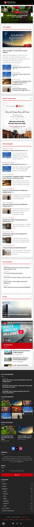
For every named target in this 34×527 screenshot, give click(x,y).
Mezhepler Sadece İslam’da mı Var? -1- (21, 75)
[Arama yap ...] (32, 3)
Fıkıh (4, 496)
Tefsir (5, 506)
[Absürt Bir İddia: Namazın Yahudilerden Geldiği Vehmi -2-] (6, 89)
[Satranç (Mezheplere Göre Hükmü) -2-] (28, 403)
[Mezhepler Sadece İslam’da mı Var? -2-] (6, 68)
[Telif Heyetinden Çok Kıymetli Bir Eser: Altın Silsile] (6, 403)
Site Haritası (28, 519)
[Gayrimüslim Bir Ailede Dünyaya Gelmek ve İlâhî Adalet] (17, 409)
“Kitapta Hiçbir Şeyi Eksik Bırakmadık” (14, 248)
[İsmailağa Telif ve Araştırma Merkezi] (10, 2)
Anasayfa (5, 519)
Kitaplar (17, 12)
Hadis (5, 498)
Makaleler (4, 489)
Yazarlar (22, 519)
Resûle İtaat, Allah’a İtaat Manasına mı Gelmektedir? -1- (14, 234)
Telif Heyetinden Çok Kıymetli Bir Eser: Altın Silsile (17, 16)
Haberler (4, 484)
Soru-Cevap (5, 508)
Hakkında (11, 519)
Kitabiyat (6, 501)
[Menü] (2, 3)
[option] (17, 14)
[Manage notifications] (3, 523)
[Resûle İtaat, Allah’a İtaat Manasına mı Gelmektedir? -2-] (6, 226)
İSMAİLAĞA (25, 517)
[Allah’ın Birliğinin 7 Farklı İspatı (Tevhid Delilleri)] (17, 403)
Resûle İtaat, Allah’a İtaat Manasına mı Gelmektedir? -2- (14, 220)
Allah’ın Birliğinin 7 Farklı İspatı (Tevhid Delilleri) (14, 51)
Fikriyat (5, 493)
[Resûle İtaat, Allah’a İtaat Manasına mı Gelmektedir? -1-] (6, 240)
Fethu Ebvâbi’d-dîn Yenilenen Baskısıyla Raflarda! (16, 315)
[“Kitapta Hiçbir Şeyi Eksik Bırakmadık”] (6, 252)
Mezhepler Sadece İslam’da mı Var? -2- (21, 68)
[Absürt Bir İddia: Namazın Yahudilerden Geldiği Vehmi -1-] (6, 211)
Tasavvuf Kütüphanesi (8, 510)
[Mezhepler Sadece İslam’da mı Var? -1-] (6, 75)
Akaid (5, 491)
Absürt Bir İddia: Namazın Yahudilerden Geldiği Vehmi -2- (21, 89)
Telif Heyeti (6, 48)
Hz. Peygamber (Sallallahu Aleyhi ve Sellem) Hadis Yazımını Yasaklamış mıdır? (21, 82)
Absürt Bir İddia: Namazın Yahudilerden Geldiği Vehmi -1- (15, 205)
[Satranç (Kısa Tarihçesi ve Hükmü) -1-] (6, 409)
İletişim (17, 519)
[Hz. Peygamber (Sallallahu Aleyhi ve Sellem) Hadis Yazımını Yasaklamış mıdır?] (6, 82)
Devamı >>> (20, 461)
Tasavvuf (6, 503)
